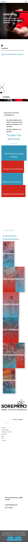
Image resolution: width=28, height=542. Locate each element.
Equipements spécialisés (13, 194)
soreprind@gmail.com (11, 505)
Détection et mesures (12, 182)
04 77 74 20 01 (9, 507)
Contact (3, 440)
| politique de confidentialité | (14, 539)
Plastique (8, 254)
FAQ (2, 438)
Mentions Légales (18, 419)
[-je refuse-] (26, 536)
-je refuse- (18, 537)
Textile (20, 355)
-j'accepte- (10, 537)
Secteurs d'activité (6, 432)
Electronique (11, 330)
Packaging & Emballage (8, 473)
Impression (9, 380)
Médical (19, 279)
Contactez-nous (9, 230)
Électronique (4, 480)
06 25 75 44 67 (16, 513)
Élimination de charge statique (9, 452)
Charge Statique (5, 454)
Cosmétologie (11, 304)
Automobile (9, 355)
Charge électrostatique (13, 169)
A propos (3, 434)
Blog (2, 436)
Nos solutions (5, 430)
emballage (9, 279)
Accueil (3, 427)
